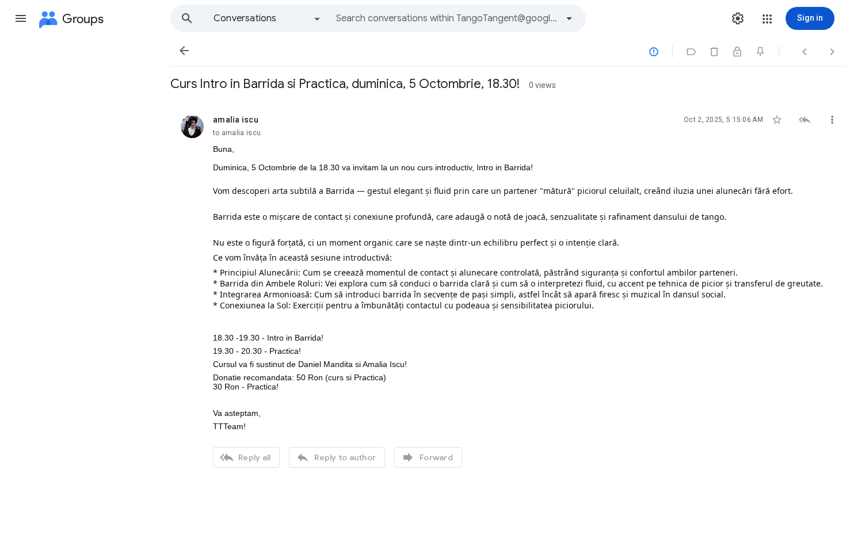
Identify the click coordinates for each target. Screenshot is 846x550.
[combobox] (447, 18)
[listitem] (508, 290)
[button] (21, 18)
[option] (267, 18)
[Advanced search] (569, 18)
